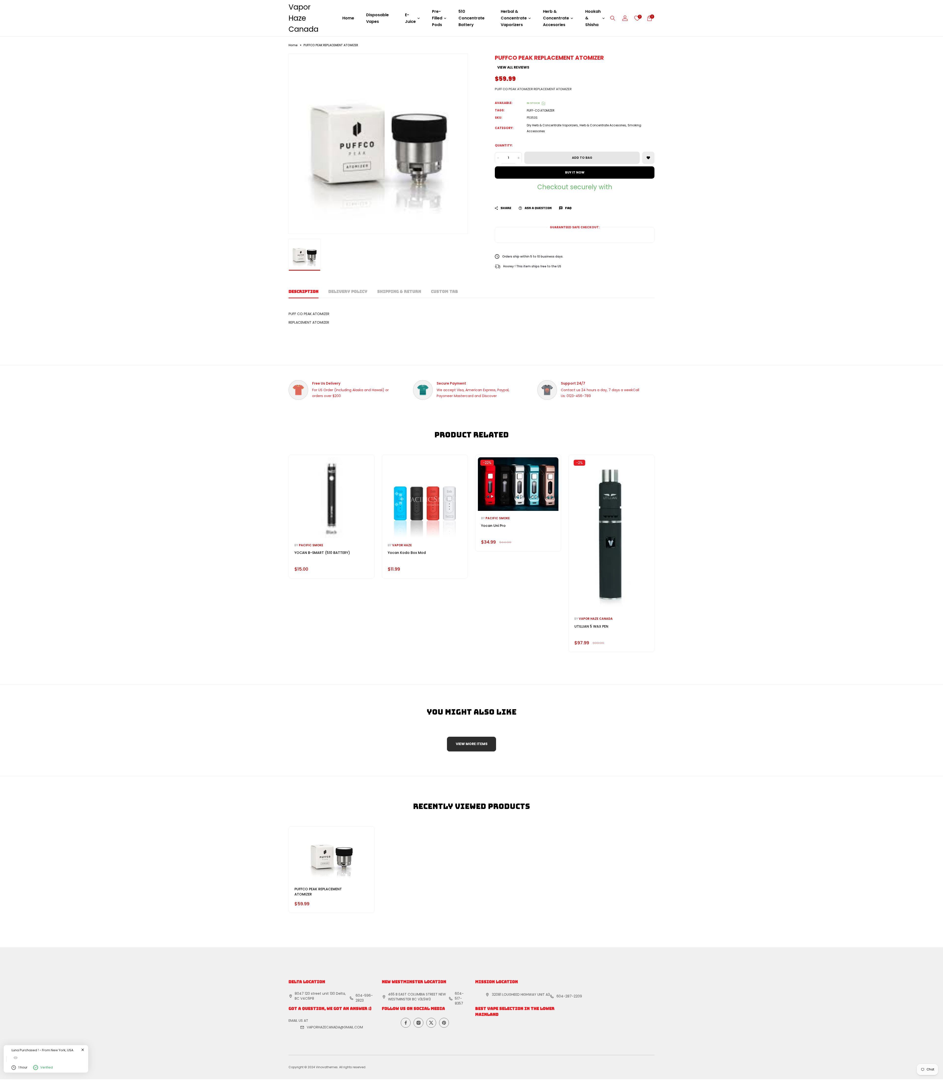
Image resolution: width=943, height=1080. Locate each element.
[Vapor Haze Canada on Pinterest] (444, 1023)
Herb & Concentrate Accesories (603, 125)
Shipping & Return (399, 291)
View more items (471, 743)
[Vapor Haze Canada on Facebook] (406, 1023)
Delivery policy (347, 291)
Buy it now (574, 173)
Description (304, 291)
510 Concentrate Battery (471, 18)
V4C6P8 (307, 998)
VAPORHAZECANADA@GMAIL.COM (335, 1027)
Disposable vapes (377, 18)
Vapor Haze (402, 545)
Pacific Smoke (311, 545)
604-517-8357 (459, 998)
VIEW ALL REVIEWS (513, 67)
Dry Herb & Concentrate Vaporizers (552, 125)
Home (348, 18)
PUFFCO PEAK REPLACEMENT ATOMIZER (318, 892)
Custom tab (444, 291)
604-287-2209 (569, 996)
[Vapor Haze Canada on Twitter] (431, 1023)
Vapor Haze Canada (304, 18)
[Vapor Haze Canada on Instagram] (418, 1023)
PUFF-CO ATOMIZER (541, 110)
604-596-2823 (364, 998)
